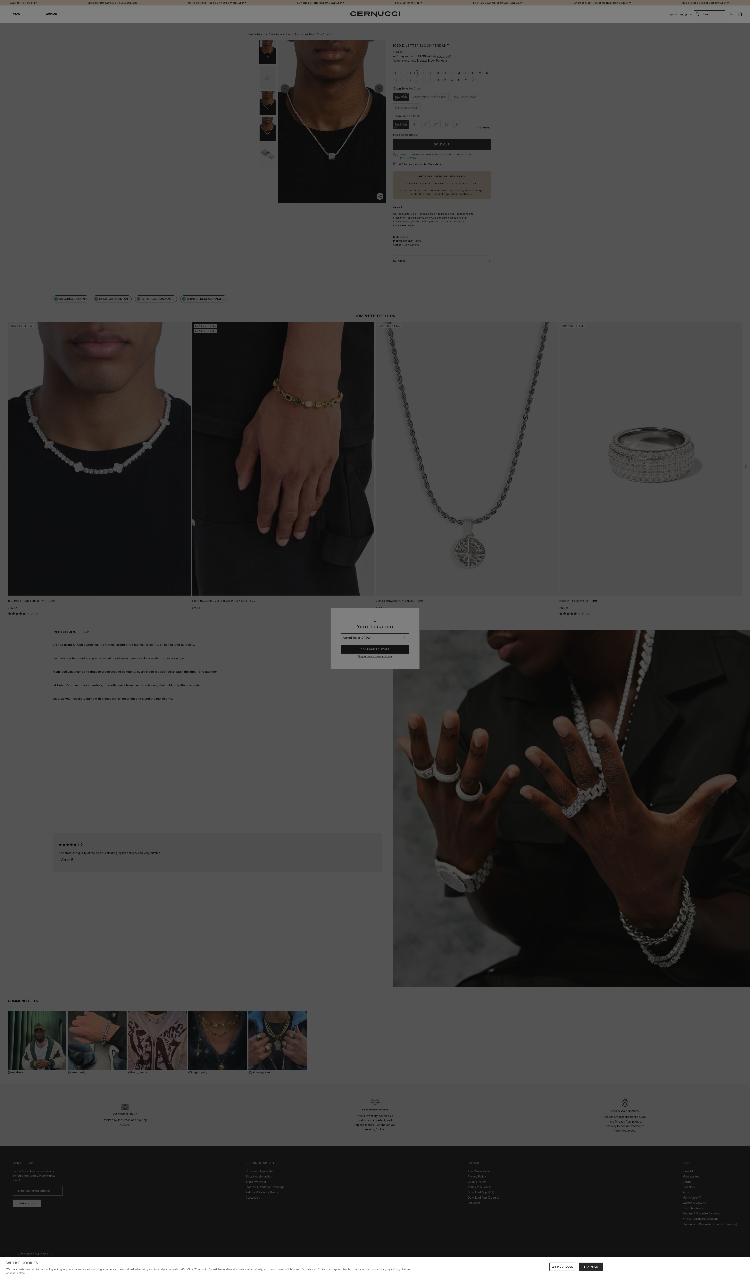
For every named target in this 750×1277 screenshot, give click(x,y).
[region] (375, 1267)
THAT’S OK (591, 1266)
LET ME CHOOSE (562, 1266)
